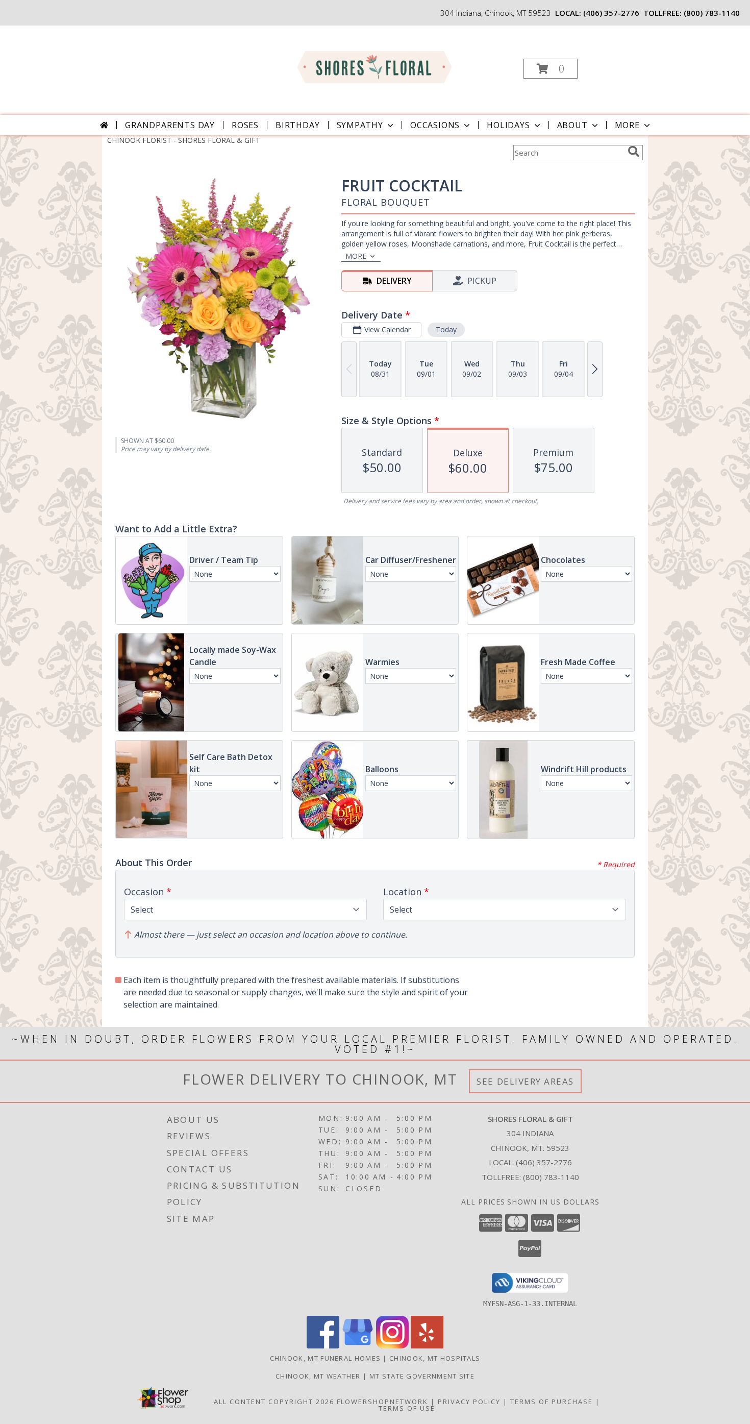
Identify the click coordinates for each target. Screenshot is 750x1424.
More (627, 125)
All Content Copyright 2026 (274, 1401)
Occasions (435, 125)
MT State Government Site (421, 1376)
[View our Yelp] (427, 1346)
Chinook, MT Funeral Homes (325, 1358)
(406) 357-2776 (611, 13)
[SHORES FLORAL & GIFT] (374, 65)
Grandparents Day (170, 125)
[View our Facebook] (323, 1346)
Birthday (297, 125)
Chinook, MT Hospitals (434, 1358)
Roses (245, 125)
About (572, 125)
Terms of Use (407, 1408)
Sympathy (360, 125)
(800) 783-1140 (712, 13)
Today (446, 329)
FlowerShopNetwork (382, 1401)
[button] (550, 69)
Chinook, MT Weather (318, 1376)
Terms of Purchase (551, 1401)
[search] (633, 151)
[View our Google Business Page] (357, 1346)
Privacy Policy (469, 1401)
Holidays (508, 125)
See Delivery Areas (525, 1081)
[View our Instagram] (392, 1346)
